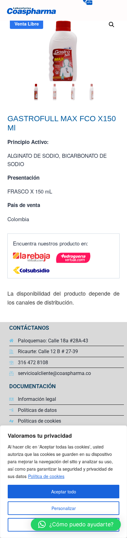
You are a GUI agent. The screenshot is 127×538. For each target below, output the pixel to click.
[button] (111, 24)
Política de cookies (46, 476)
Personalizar (63, 508)
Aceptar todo (63, 491)
